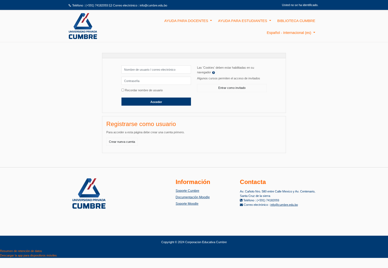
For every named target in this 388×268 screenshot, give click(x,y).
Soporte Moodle (187, 203)
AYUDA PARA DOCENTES (186, 21)
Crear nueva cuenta (122, 141)
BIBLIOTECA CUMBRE (296, 21)
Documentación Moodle (193, 197)
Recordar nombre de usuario (144, 90)
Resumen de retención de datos (21, 251)
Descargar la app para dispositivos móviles (28, 255)
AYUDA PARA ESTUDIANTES (243, 21)
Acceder (156, 102)
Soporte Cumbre (187, 190)
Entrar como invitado (232, 87)
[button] (214, 72)
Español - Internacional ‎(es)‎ (289, 33)
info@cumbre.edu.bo (153, 5)
